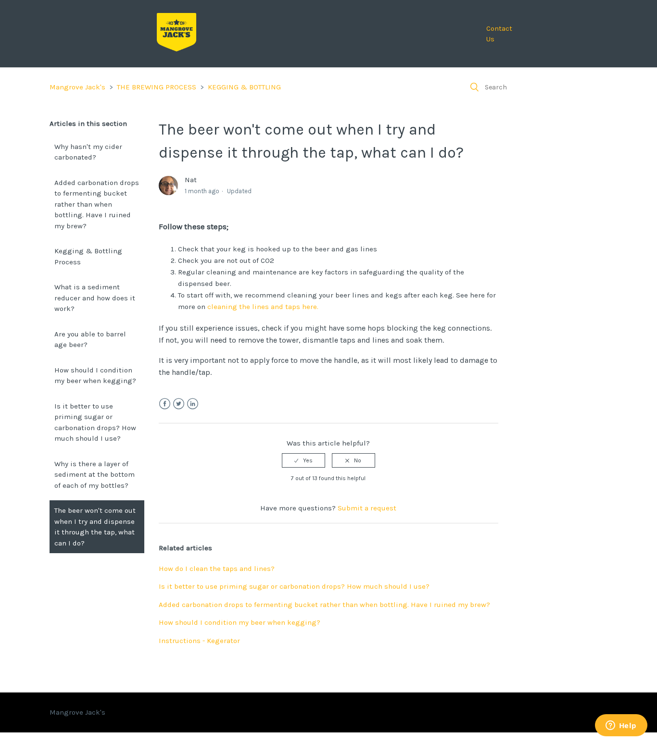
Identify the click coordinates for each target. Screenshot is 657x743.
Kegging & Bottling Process (88, 256)
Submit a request (367, 508)
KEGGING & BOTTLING (244, 87)
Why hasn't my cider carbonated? (88, 152)
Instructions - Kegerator (199, 640)
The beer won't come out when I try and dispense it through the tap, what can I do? (95, 526)
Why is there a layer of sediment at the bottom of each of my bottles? (94, 474)
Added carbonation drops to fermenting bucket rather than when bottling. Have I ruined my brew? (96, 204)
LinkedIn (193, 404)
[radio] (303, 460)
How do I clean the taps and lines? (217, 568)
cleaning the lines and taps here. (262, 306)
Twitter (179, 404)
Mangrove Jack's (77, 87)
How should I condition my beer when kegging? (95, 375)
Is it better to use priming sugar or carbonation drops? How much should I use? (95, 422)
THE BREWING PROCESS (156, 87)
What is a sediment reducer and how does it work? (94, 298)
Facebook (165, 404)
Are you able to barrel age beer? (90, 339)
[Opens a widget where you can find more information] (620, 726)
